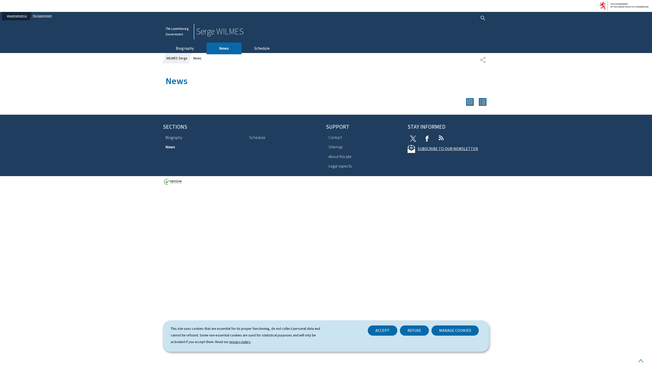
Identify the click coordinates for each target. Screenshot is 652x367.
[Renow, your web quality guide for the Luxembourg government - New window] (173, 183)
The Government (42, 16)
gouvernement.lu (17, 16)
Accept (382, 330)
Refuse (414, 330)
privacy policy (240, 341)
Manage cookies (455, 330)
